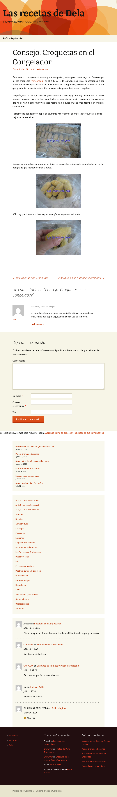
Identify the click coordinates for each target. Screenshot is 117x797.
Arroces (19, 514)
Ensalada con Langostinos (27, 476)
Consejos (43, 69)
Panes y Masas (22, 556)
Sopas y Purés (22, 599)
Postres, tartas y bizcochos (28, 570)
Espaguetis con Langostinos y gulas (81, 277)
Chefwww (28, 644)
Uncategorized (22, 603)
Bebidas (19, 519)
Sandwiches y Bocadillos (27, 594)
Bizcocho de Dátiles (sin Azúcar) (30, 483)
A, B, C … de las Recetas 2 (27, 505)
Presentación (22, 575)
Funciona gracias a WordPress (48, 790)
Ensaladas (20, 533)
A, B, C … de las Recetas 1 (27, 500)
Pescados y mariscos (25, 566)
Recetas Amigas (23, 580)
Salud (18, 589)
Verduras (20, 608)
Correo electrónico (19, 404)
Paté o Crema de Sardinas (27, 453)
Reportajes (21, 585)
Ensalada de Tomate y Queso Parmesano (58, 665)
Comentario (19, 360)
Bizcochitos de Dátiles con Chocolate (32, 461)
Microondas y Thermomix (27, 547)
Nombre (17, 395)
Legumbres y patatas (25, 542)
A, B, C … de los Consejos (27, 509)
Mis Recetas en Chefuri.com (28, 552)
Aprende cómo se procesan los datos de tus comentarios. (74, 432)
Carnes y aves (22, 523)
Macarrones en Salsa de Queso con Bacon (35, 446)
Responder (39, 324)
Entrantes (20, 537)
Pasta (18, 561)
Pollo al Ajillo (37, 686)
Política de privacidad (13, 38)
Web (14, 412)
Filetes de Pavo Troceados (28, 468)
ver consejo (37, 80)
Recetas (13, 740)
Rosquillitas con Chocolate (30, 277)
